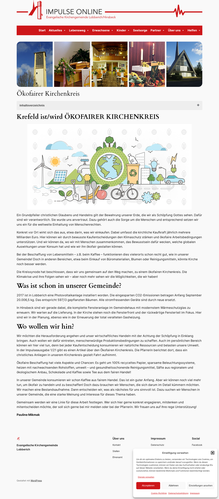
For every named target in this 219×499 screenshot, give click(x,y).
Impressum (195, 493)
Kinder (121, 30)
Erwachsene (101, 30)
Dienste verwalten (146, 477)
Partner (156, 30)
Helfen (192, 30)
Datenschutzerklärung (178, 493)
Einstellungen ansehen (200, 485)
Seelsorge (140, 30)
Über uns (174, 30)
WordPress (36, 480)
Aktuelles (55, 30)
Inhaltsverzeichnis (32, 105)
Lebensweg (77, 30)
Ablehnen (173, 485)
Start (42, 30)
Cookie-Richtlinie (159, 493)
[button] (212, 452)
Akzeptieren (148, 485)
